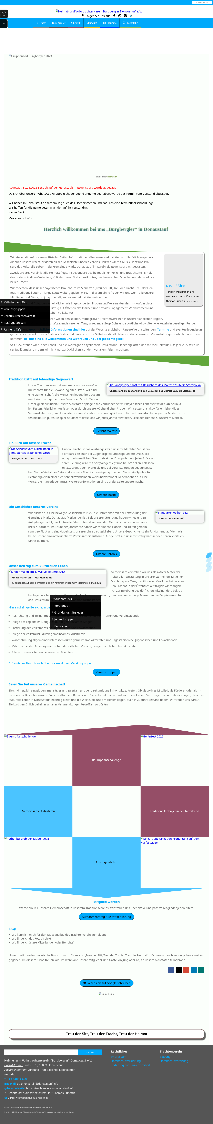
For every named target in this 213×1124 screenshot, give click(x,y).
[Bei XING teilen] (201, 970)
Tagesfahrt (132, 23)
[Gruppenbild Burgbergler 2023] (99, 167)
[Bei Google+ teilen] (186, 970)
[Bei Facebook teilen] (171, 970)
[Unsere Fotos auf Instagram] (125, 16)
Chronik (76, 23)
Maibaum (92, 23)
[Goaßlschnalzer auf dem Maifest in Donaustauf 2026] (102, 167)
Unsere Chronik (106, 554)
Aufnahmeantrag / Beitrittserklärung (106, 917)
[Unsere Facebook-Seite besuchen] (114, 16)
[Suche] (193, 2)
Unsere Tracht (106, 495)
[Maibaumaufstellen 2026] (105, 167)
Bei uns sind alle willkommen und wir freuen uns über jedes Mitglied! (74, 339)
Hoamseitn (112, 176)
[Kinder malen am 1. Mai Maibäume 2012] (57, 572)
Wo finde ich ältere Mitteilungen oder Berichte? (43, 942)
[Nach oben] (106, 1006)
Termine (112, 23)
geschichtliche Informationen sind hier (57, 329)
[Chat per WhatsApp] (120, 16)
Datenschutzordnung (174, 1061)
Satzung (165, 1057)
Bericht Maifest (106, 431)
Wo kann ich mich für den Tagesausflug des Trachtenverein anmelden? (59, 935)
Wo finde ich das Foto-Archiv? (31, 938)
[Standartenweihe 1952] (179, 513)
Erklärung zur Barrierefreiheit (130, 1065)
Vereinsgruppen (106, 672)
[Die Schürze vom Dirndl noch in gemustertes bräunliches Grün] (33, 451)
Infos (43, 23)
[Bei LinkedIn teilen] (194, 970)
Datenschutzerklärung (126, 1061)
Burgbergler (58, 23)
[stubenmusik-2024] (113, 167)
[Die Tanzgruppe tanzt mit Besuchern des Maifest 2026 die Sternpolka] (107, 167)
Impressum (118, 1057)
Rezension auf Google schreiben (108, 983)
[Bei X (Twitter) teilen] (179, 970)
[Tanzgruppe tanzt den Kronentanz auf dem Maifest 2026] (110, 167)
